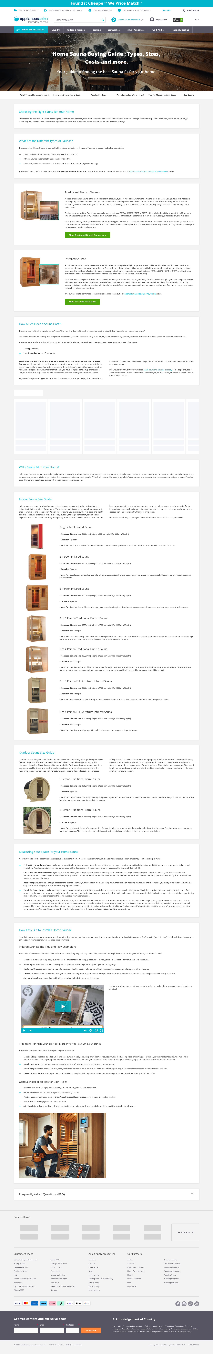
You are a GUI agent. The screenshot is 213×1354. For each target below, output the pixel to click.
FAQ (15, 1275)
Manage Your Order (59, 1263)
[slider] (57, 1030)
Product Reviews (20, 1271)
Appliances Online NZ (136, 1267)
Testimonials (94, 1275)
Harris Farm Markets (135, 1271)
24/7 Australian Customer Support (136, 10)
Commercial (93, 1267)
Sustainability (94, 1286)
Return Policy (108, 1278)
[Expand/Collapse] (106, 1197)
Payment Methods (21, 1267)
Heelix (129, 1275)
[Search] (103, 20)
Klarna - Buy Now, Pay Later (25, 1278)
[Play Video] (24, 1030)
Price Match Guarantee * (103, 10)
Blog (90, 1271)
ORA (129, 1282)
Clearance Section (58, 1275)
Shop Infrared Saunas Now (82, 301)
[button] (158, 19)
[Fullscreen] (101, 1030)
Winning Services (171, 1282)
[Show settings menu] (90, 1030)
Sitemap (54, 1290)
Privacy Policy (94, 1282)
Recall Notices (94, 1290)
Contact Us (55, 1260)
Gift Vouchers (56, 1267)
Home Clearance (134, 1278)
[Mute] (85, 1030)
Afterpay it (18, 1282)
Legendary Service (30, 1260)
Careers (92, 1263)
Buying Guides (19, 1263)
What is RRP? (19, 1290)
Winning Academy (171, 1267)
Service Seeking (170, 1260)
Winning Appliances (172, 1271)
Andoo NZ (131, 1263)
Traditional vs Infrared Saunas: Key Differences (148, 171)
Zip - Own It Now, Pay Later (24, 1286)
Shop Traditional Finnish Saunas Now (87, 235)
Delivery (17, 1260)
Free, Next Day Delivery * (29, 10)
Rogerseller (132, 1286)
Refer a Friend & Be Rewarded (63, 1286)
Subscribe (91, 1330)
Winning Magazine (171, 1278)
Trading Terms (94, 1278)
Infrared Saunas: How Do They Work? (140, 293)
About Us (166, 10)
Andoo (130, 1260)
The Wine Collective (172, 1263)
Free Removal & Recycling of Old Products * (66, 10)
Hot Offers (55, 1282)
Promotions (55, 1271)
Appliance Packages (59, 1278)
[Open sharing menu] (96, 1030)
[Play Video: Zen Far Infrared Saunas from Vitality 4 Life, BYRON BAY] (63, 1006)
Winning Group (170, 1275)
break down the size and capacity (157, 369)
